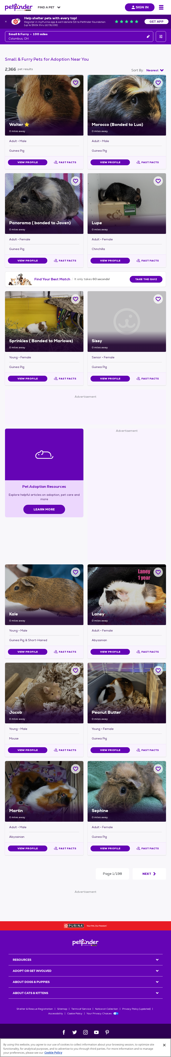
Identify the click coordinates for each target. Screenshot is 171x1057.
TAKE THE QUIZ (146, 279)
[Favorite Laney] (158, 572)
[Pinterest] (107, 1032)
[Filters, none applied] (161, 36)
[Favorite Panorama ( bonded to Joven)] (76, 181)
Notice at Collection (106, 1009)
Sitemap (62, 1009)
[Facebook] (64, 1032)
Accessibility (55, 1013)
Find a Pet (46, 7)
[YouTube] (96, 1032)
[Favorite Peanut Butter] (158, 670)
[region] (85, 1047)
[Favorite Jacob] (76, 670)
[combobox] (155, 70)
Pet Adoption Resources (44, 486)
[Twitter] (74, 1032)
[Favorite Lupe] (158, 181)
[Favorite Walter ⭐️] (76, 83)
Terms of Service (81, 1009)
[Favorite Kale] (76, 572)
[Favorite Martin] (76, 769)
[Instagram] (85, 1032)
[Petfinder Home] (19, 7)
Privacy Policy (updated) (136, 1009)
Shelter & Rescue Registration (34, 1009)
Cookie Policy (74, 1013)
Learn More (44, 509)
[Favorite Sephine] (158, 769)
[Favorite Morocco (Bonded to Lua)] (158, 83)
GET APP (156, 21)
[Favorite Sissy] (158, 299)
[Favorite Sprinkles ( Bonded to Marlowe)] (76, 299)
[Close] (164, 1045)
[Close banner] (6, 21)
